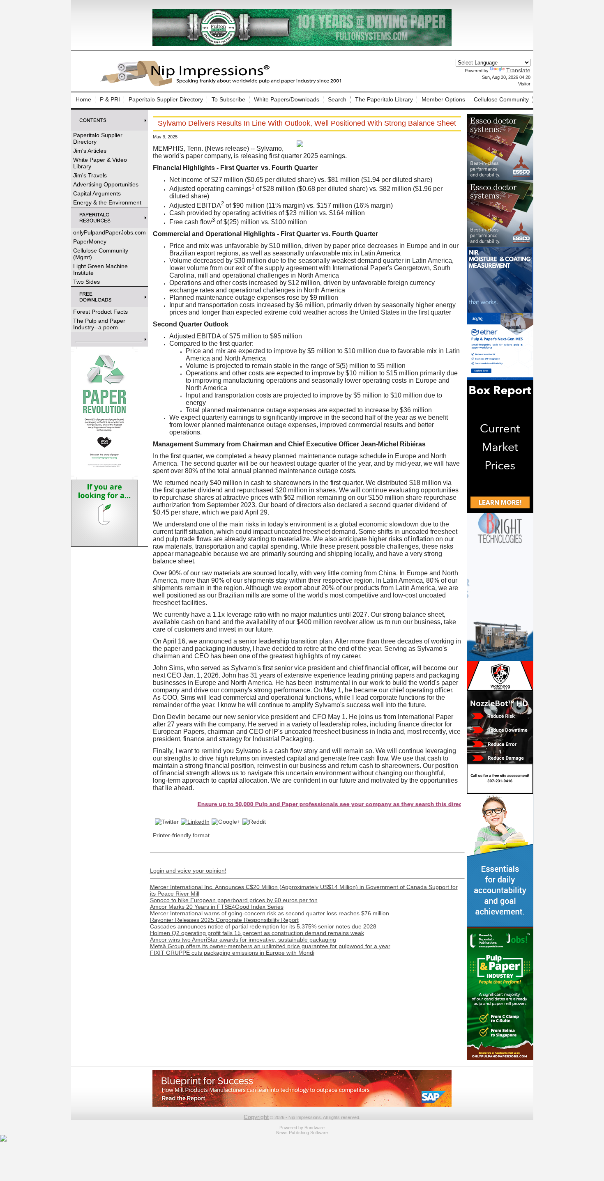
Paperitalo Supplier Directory (166, 99)
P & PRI (110, 99)
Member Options (443, 99)
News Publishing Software (302, 1132)
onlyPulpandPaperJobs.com (109, 232)
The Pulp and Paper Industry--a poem (99, 324)
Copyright (256, 1117)
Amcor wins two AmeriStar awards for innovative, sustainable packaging (243, 939)
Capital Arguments (97, 193)
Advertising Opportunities (105, 184)
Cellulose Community (501, 99)
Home (83, 99)
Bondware (314, 1127)
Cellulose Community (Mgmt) (100, 253)
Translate (518, 70)
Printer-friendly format (181, 835)
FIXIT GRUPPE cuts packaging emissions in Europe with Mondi (232, 952)
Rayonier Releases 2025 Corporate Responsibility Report (224, 920)
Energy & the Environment (107, 202)
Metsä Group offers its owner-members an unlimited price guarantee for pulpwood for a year (270, 946)
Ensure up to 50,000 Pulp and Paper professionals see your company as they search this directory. (295, 804)
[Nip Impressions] (223, 85)
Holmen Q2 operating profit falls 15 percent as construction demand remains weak (257, 933)
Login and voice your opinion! (188, 870)
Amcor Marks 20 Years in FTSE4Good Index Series (217, 906)
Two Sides (86, 281)
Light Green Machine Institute (100, 269)
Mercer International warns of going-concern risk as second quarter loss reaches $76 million (269, 913)
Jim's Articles (89, 150)
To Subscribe (228, 99)
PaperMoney (89, 241)
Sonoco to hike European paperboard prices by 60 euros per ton (234, 900)
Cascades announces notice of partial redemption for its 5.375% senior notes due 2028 (263, 926)
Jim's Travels (90, 175)
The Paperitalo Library (384, 99)
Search (337, 99)
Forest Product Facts (100, 311)
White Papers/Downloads (286, 99)
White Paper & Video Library (100, 163)
